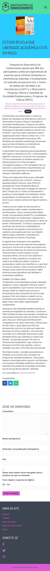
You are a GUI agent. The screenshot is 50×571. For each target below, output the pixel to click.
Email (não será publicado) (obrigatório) (20, 449)
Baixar (28, 111)
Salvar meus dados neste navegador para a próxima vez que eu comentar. (22, 474)
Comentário (7, 411)
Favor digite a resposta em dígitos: (18, 480)
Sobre (5, 529)
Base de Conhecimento (12, 525)
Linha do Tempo (9, 522)
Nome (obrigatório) (11, 439)
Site (4, 459)
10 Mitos (6, 518)
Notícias (5, 514)
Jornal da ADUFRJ (27, 373)
